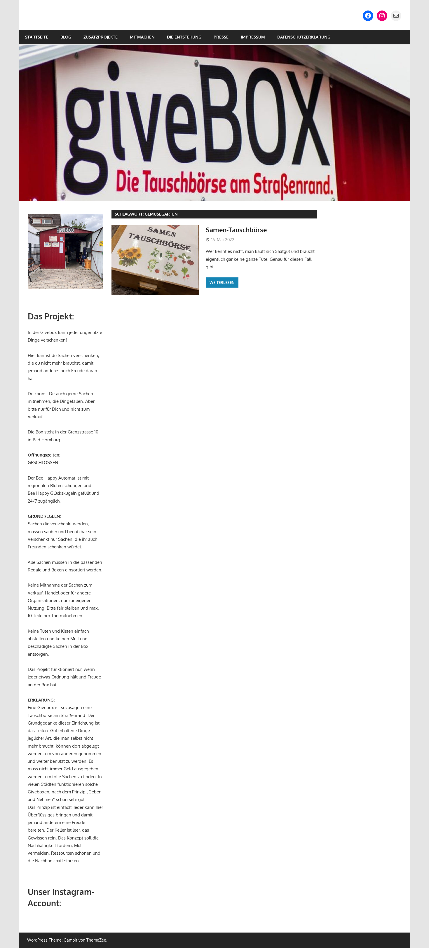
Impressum (253, 36)
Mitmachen (142, 36)
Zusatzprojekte (100, 36)
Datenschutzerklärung (303, 36)
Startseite (36, 36)
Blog (65, 36)
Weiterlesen (222, 282)
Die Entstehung (184, 36)
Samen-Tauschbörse (236, 229)
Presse (221, 36)
